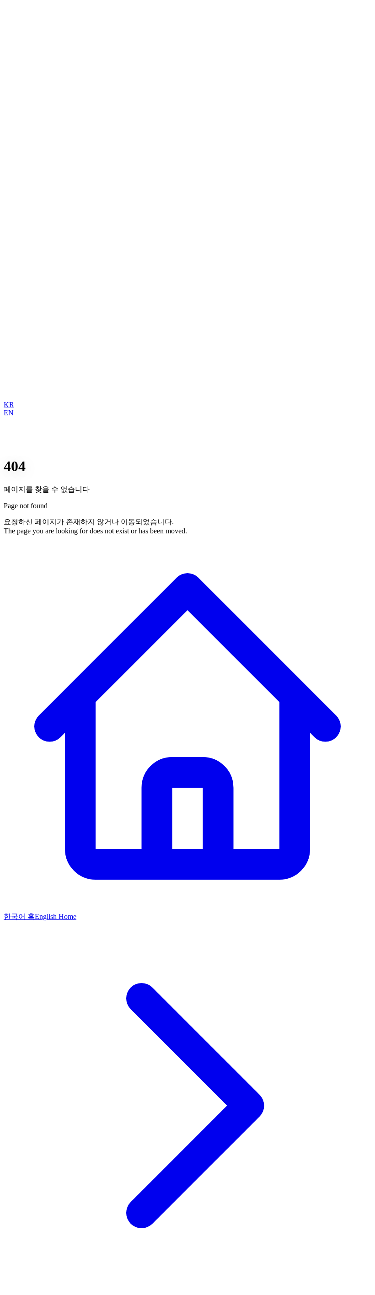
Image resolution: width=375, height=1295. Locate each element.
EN (9, 413)
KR (9, 404)
